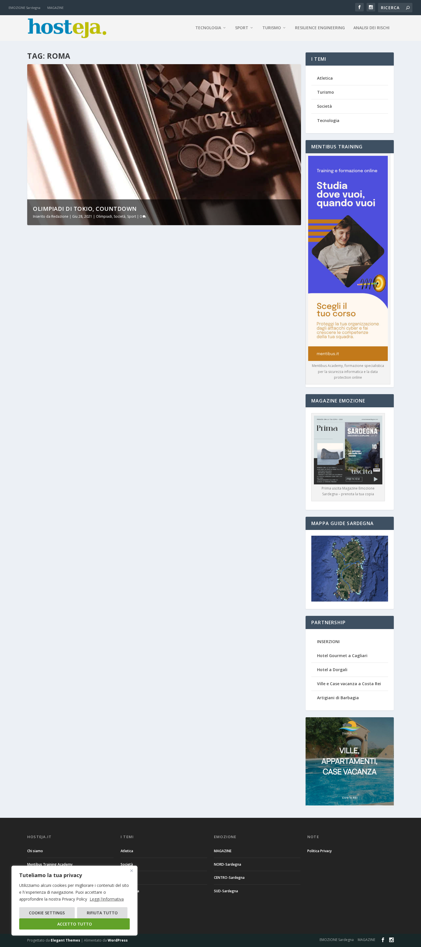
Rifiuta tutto (102, 912)
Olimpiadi (104, 216)
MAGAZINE (55, 7)
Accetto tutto (74, 924)
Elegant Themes (65, 940)
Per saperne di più (55, 378)
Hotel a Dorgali (332, 669)
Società (119, 216)
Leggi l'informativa (107, 899)
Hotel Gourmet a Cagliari (342, 655)
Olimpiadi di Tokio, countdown (85, 209)
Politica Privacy (319, 850)
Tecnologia (208, 27)
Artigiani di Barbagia (338, 697)
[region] (74, 901)
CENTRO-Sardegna (229, 877)
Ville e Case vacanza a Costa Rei (349, 683)
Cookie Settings (47, 912)
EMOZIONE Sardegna (24, 7)
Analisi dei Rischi (371, 27)
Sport (241, 27)
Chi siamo (35, 850)
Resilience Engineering (320, 27)
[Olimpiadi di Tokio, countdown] (119, 282)
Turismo (271, 27)
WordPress (118, 940)
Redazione (59, 216)
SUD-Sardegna (226, 891)
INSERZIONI (328, 641)
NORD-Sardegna (227, 864)
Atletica (325, 78)
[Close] (131, 870)
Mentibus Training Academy (49, 864)
